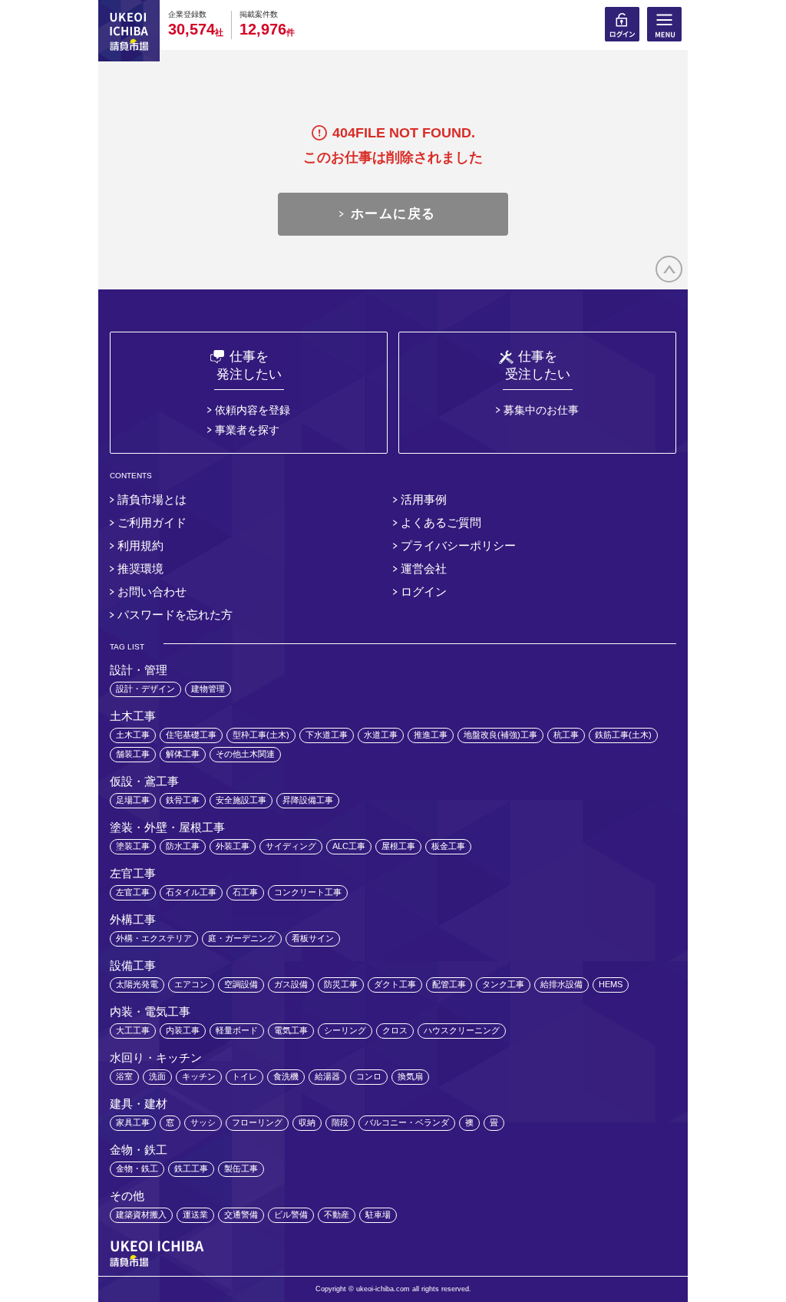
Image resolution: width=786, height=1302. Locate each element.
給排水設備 (561, 984)
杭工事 (566, 734)
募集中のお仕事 (541, 410)
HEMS (611, 984)
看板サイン (313, 938)
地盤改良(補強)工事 (500, 734)
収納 (307, 1122)
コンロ (368, 1076)
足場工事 (133, 800)
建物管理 (208, 688)
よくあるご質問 (441, 522)
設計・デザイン (145, 688)
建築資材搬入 (141, 1214)
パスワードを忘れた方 (175, 614)
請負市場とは (152, 499)
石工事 (245, 892)
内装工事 (183, 1030)
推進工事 (430, 734)
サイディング (291, 846)
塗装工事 (133, 846)
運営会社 (424, 568)
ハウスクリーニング (462, 1030)
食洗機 (286, 1076)
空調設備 (241, 984)
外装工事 (232, 846)
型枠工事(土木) (261, 734)
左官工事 (133, 892)
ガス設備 (291, 984)
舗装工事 (133, 753)
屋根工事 (398, 846)
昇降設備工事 (307, 800)
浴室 (124, 1076)
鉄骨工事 (183, 800)
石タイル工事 (191, 892)
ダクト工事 (395, 984)
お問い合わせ (152, 591)
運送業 (195, 1214)
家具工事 (133, 1122)
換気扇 (410, 1076)
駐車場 (378, 1214)
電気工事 (291, 1030)
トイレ (244, 1076)
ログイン (424, 591)
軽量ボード (237, 1030)
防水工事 (183, 846)
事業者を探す (247, 430)
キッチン (199, 1076)
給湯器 (327, 1076)
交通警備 (241, 1214)
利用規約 (140, 545)
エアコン (191, 984)
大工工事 (133, 1030)
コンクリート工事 (308, 892)
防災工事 (341, 984)
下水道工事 (326, 734)
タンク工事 (503, 984)
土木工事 (133, 734)
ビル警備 (291, 1214)
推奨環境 (140, 568)
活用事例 (424, 499)
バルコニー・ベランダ (407, 1122)
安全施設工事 (241, 800)
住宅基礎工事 (191, 734)
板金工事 (448, 846)
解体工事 (183, 753)
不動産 (336, 1214)
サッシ (203, 1122)
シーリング (345, 1030)
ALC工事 (348, 846)
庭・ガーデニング (242, 938)
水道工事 (381, 734)
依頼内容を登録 (252, 410)
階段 (340, 1122)
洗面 (157, 1076)
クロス (395, 1030)
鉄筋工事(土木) (623, 734)
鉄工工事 (191, 1168)
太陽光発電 (137, 984)
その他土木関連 (245, 753)
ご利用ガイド (152, 522)
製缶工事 (241, 1168)
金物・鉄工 (137, 1168)
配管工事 (449, 984)
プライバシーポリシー (458, 545)
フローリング (257, 1122)
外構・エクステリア (154, 938)
